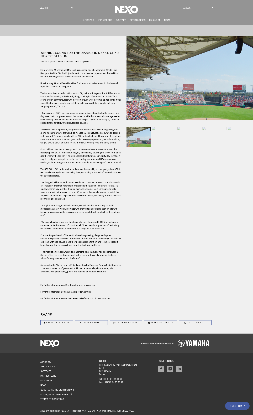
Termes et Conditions (52, 399)
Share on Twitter (92, 322)
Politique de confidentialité (56, 394)
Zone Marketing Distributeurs (57, 389)
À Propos (45, 361)
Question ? (237, 405)
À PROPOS (88, 20)
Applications (105, 20)
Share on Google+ (127, 322)
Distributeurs (138, 20)
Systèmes (121, 20)
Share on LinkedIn (161, 322)
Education (155, 20)
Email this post (196, 322)
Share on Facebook (57, 322)
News (167, 20)
